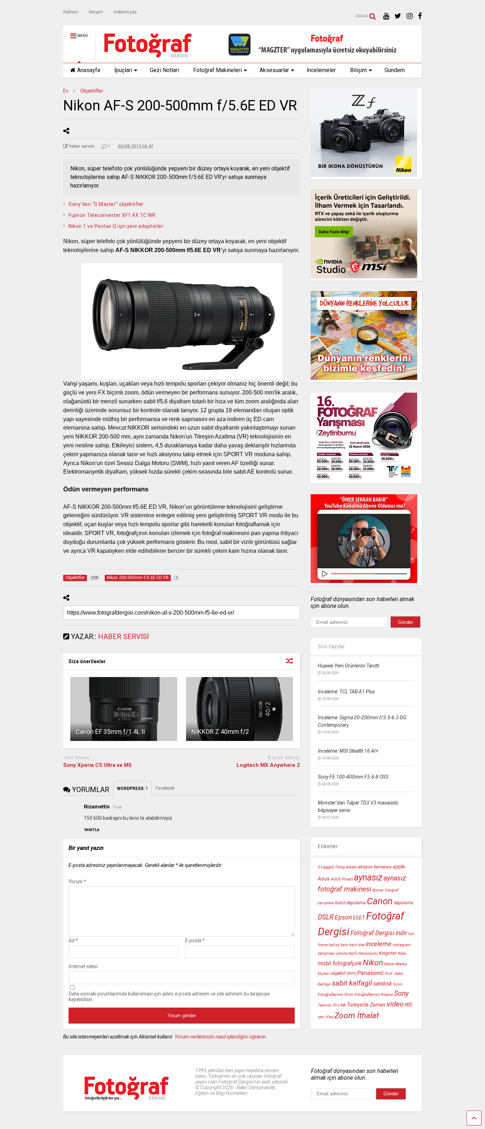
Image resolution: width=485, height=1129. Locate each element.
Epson (343, 917)
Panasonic (370, 973)
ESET (359, 918)
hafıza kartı (338, 945)
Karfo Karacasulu (363, 953)
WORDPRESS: (132, 788)
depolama (403, 902)
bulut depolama (350, 902)
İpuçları (123, 70)
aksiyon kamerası (375, 866)
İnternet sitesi (83, 966)
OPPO (351, 973)
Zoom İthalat (356, 1015)
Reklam (70, 12)
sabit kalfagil (352, 983)
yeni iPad (325, 1017)
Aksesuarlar (274, 70)
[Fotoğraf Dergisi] (144, 57)
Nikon (373, 962)
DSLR (326, 917)
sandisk (382, 984)
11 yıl (117, 807)
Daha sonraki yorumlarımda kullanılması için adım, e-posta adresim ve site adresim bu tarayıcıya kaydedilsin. (169, 996)
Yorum (77, 881)
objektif (338, 973)
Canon (380, 901)
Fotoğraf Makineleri (217, 70)
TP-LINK (339, 1005)
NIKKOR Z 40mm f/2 (220, 731)
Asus (324, 879)
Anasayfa (88, 70)
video (395, 1004)
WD (408, 1005)
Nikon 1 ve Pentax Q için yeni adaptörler (116, 226)
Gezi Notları (164, 70)
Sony (401, 993)
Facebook (165, 788)
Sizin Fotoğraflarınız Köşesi (368, 994)
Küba (402, 953)
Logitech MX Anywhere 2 (268, 765)
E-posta (195, 940)
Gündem (395, 70)
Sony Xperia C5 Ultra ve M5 (97, 765)
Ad (73, 940)
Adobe (351, 867)
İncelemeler (321, 70)
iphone (342, 953)
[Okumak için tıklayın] (123, 709)
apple (399, 867)
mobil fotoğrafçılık (340, 963)
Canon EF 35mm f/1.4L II (110, 731)
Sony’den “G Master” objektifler (106, 204)
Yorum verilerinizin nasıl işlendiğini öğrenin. (221, 1037)
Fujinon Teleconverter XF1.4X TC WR (112, 215)
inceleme (379, 944)
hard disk (357, 945)
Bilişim (358, 70)
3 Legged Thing (331, 867)
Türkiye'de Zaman (366, 1005)
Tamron (324, 1005)
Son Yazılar (331, 646)
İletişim (96, 12)
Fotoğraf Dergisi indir (378, 933)
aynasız (368, 877)
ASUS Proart (342, 879)
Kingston (388, 953)
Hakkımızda (125, 12)
